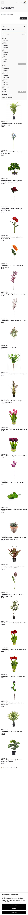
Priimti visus (14, 905)
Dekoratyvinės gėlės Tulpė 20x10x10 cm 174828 (13, 456)
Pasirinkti (14, 908)
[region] (14, 904)
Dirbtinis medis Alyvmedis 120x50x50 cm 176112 (14, 623)
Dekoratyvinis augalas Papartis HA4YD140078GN (14, 374)
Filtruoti (24, 34)
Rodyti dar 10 (22, 63)
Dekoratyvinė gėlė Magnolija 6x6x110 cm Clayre (13, 294)
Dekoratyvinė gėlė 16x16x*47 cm (9, 347)
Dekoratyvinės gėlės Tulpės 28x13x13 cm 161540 (14, 429)
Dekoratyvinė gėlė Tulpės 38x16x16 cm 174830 (13, 676)
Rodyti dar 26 (22, 91)
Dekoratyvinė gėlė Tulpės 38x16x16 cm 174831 (13, 649)
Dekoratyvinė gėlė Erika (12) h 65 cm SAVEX (12, 482)
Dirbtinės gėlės (4, 121)
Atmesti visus (14, 912)
